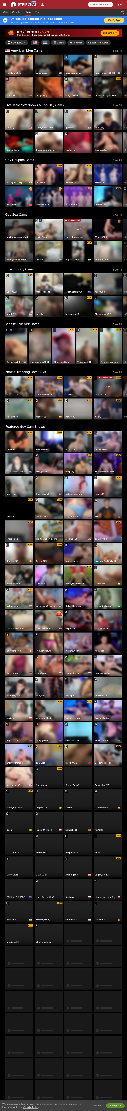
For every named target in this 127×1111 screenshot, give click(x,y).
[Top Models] (42, 4)
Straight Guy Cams (19, 269)
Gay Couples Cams (19, 160)
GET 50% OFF (110, 33)
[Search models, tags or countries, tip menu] (122, 12)
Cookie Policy (31, 1107)
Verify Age (114, 20)
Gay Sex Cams (16, 215)
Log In (119, 4)
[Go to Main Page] (23, 4)
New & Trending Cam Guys (25, 372)
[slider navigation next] (120, 76)
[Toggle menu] (4, 4)
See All (117, 50)
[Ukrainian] (45, 42)
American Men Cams (26, 50)
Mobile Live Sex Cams (22, 324)
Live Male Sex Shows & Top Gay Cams (34, 105)
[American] (35, 42)
